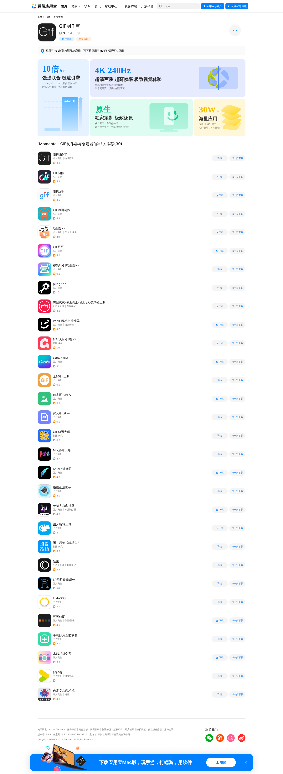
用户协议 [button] (168, 729)
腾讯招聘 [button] (95, 729)
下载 (221, 195)
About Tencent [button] (57, 729)
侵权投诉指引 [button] (155, 729)
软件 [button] (48, 16)
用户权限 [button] (129, 729)
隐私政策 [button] (141, 729)
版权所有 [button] (118, 729)
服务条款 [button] (71, 729)
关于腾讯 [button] (42, 729)
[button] (44, 6)
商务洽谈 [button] (83, 729)
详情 (219, 158)
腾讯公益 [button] (106, 729)
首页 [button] (40, 16)
